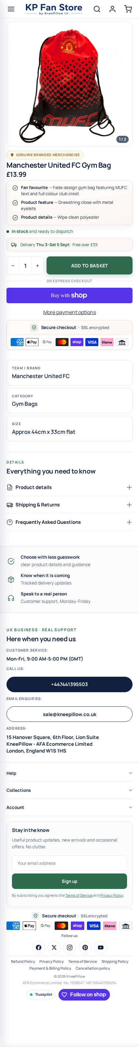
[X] (54, 947)
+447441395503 (69, 684)
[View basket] (128, 9)
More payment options (69, 312)
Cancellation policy (93, 968)
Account (15, 807)
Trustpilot (43, 994)
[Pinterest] (85, 947)
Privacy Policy (111, 895)
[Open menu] (11, 9)
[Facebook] (38, 947)
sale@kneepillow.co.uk (69, 714)
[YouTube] (100, 947)
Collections (18, 790)
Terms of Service (78, 895)
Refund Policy (23, 961)
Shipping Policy (115, 961)
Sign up (69, 881)
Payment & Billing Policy (50, 968)
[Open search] (97, 9)
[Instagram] (69, 947)
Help (11, 773)
